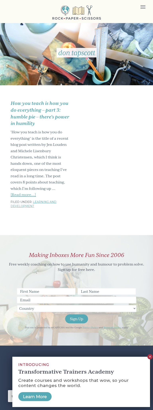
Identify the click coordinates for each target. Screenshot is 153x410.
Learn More (35, 396)
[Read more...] (23, 195)
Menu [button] (138, 7)
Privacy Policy (90, 327)
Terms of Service (112, 327)
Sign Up (76, 319)
